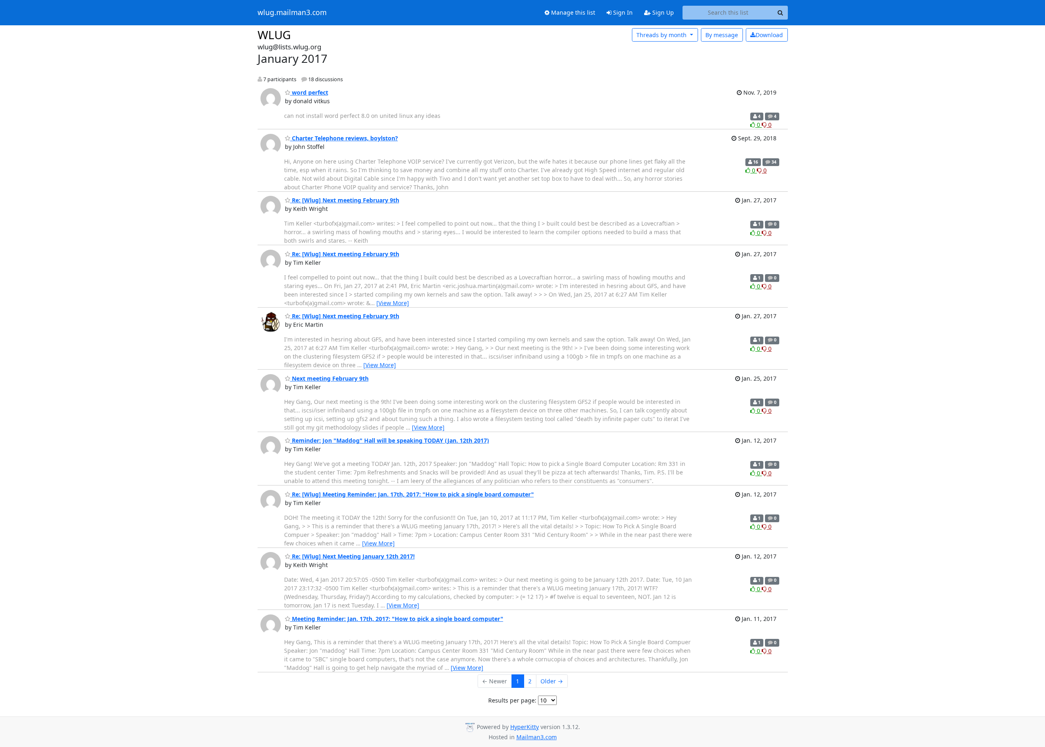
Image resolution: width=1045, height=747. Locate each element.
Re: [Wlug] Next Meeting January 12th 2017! (352, 556)
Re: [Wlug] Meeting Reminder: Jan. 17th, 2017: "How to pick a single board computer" (412, 494)
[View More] (392, 303)
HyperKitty (524, 727)
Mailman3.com (536, 737)
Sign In (622, 12)
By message (721, 35)
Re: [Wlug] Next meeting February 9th (344, 200)
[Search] (780, 13)
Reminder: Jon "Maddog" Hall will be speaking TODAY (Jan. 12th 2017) (389, 440)
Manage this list (572, 12)
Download (769, 35)
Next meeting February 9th (329, 378)
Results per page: (512, 700)
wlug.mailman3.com (292, 13)
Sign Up (662, 12)
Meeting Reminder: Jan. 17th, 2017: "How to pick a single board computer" (396, 619)
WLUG (274, 34)
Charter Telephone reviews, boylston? (344, 138)
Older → (551, 681)
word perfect (309, 92)
